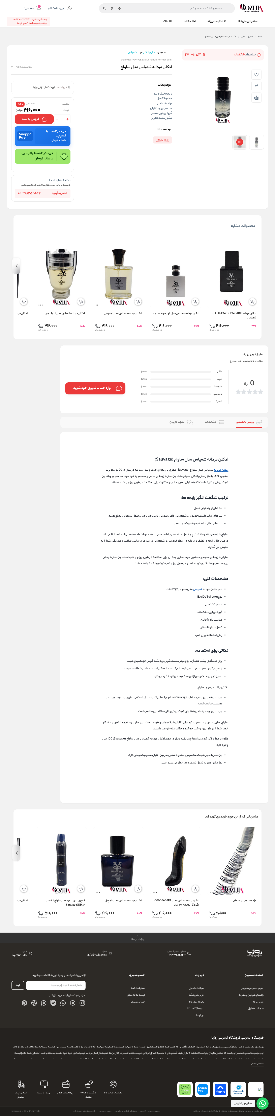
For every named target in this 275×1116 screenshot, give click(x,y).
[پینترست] (24, 1003)
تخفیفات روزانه (215, 21)
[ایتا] (43, 1003)
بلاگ (165, 21)
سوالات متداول (256, 1009)
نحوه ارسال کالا (196, 1002)
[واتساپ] (63, 1003)
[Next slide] (16, 266)
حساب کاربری (138, 1002)
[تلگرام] (72, 1003)
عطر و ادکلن (247, 37)
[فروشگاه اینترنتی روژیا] (252, 8)
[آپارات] (34, 1003)
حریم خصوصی (105, 1111)
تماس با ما (258, 1002)
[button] (97, 305)
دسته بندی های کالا (248, 21)
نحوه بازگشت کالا (195, 1009)
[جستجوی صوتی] (119, 8)
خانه (260, 37)
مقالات (187, 21)
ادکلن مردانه (221, 470)
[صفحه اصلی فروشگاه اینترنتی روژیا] (255, 954)
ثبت (18, 985)
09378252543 (29, 193)
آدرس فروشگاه (196, 995)
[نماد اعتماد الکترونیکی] (256, 1089)
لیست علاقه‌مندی (136, 995)
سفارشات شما (138, 988)
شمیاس (198, 589)
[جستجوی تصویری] (112, 8)
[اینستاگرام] (82, 1003)
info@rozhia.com (97, 955)
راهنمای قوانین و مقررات (251, 995)
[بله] (53, 1003)
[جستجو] (104, 8)
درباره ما (200, 1015)
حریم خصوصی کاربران (252, 988)
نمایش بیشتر (257, 1064)
